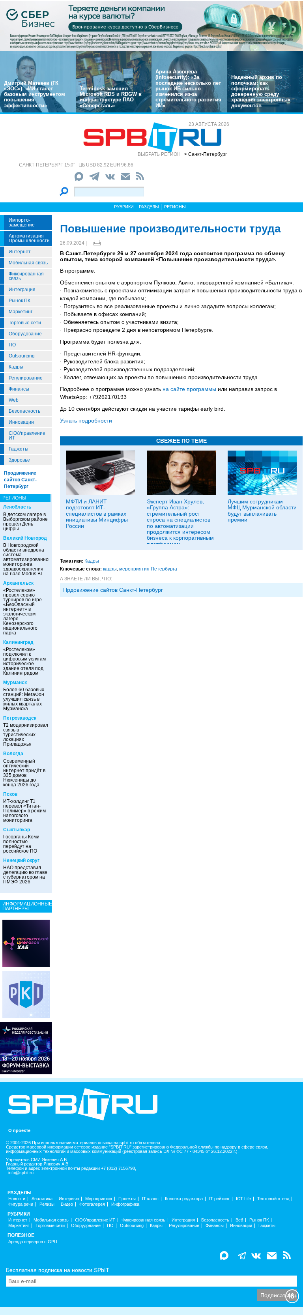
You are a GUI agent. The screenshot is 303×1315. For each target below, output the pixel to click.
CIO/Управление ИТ (27, 435)
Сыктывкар (16, 829)
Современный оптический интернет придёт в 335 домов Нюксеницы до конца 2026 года (24, 773)
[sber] (151, 25)
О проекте (19, 1130)
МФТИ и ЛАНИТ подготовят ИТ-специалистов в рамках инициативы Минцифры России (97, 513)
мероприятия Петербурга (148, 569)
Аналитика (42, 1199)
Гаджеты (18, 449)
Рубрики (124, 206)
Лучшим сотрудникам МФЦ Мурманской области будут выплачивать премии (262, 510)
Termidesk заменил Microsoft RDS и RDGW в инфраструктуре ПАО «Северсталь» (111, 97)
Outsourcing (22, 356)
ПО (12, 344)
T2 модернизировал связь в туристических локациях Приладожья (25, 734)
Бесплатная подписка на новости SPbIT (57, 1270)
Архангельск (18, 583)
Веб (239, 1220)
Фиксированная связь (26, 276)
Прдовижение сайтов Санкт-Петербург (113, 590)
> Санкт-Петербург (205, 154)
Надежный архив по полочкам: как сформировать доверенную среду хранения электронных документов (260, 91)
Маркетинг (20, 311)
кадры (110, 569)
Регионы (175, 206)
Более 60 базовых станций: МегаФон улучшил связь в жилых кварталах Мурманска (23, 699)
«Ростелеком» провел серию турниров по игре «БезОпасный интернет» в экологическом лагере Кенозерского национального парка (22, 611)
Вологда (13, 753)
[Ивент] (26, 943)
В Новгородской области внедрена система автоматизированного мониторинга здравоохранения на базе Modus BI (28, 559)
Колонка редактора (184, 1199)
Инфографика (125, 1204)
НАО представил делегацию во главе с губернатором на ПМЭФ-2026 (25, 875)
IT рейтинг (219, 1199)
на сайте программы (189, 389)
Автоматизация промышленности (29, 238)
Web (14, 400)
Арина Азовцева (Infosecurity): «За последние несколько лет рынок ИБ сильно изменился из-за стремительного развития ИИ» (188, 88)
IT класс (150, 1199)
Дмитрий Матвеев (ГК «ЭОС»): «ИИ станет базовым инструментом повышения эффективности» (34, 94)
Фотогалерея (92, 1204)
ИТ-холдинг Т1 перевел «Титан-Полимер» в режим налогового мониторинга (24, 811)
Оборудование (25, 333)
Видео (67, 1204)
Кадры (16, 367)
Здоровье (19, 460)
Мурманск (15, 682)
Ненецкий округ (21, 860)
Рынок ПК (19, 300)
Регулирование (26, 378)
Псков (10, 794)
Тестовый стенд (273, 1199)
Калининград (18, 642)
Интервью (69, 1199)
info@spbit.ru (21, 1173)
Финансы (19, 389)
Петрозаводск (19, 718)
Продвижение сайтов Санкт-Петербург (20, 479)
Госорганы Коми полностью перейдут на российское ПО (21, 844)
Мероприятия (98, 1199)
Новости (16, 1199)
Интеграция (22, 289)
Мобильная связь (28, 262)
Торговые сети (25, 322)
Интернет (20, 251)
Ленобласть (17, 507)
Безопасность (24, 411)
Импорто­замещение (22, 222)
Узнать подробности (86, 420)
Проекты (127, 1199)
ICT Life (243, 1199)
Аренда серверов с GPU (32, 1242)
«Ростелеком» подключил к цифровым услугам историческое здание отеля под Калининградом (24, 661)
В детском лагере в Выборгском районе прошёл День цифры (25, 521)
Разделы (149, 206)
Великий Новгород (25, 538)
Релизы (46, 1204)
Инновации (21, 422)
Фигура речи (20, 1204)
